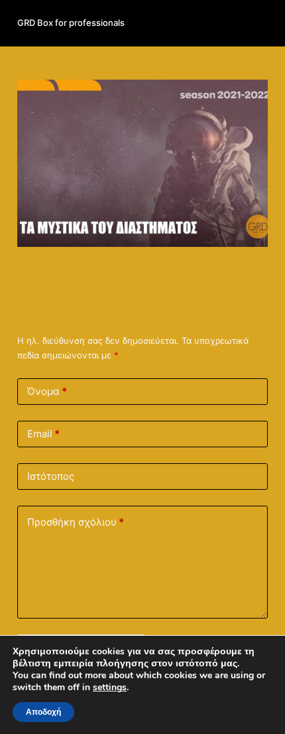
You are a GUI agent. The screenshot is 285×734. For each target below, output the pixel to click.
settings (110, 688)
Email (43, 433)
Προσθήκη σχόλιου (75, 522)
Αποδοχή (43, 712)
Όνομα (47, 391)
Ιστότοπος (50, 476)
